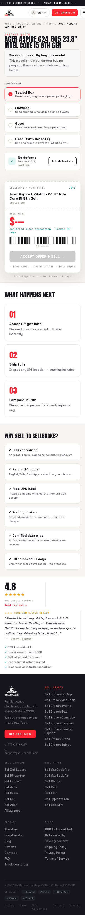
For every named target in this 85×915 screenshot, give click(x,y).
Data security (55, 835)
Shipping (58, 905)
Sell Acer (11, 805)
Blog (8, 841)
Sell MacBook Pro (57, 770)
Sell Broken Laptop (58, 694)
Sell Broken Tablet (58, 745)
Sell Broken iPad (56, 712)
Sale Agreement (56, 841)
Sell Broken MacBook (60, 700)
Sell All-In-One (29, 23)
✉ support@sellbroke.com (21, 751)
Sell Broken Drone (57, 739)
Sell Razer (11, 793)
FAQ (7, 859)
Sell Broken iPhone (58, 706)
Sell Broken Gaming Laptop (58, 731)
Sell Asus (11, 787)
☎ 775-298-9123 (16, 744)
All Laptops (12, 811)
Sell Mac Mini (54, 805)
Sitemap (74, 905)
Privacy (10, 905)
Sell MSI (10, 799)
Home (8, 23)
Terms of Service (57, 859)
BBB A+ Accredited (58, 829)
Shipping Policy (55, 847)
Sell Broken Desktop (59, 723)
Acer (50, 23)
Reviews (10, 847)
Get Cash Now (65, 12)
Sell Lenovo (13, 781)
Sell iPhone (52, 781)
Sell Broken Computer (60, 717)
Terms (23, 905)
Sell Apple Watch (57, 799)
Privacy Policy (55, 853)
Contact (11, 853)
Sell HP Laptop (15, 775)
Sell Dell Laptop (16, 770)
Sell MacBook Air (56, 775)
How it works (13, 835)
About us (11, 829)
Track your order (16, 864)
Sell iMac (51, 793)
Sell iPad (51, 787)
